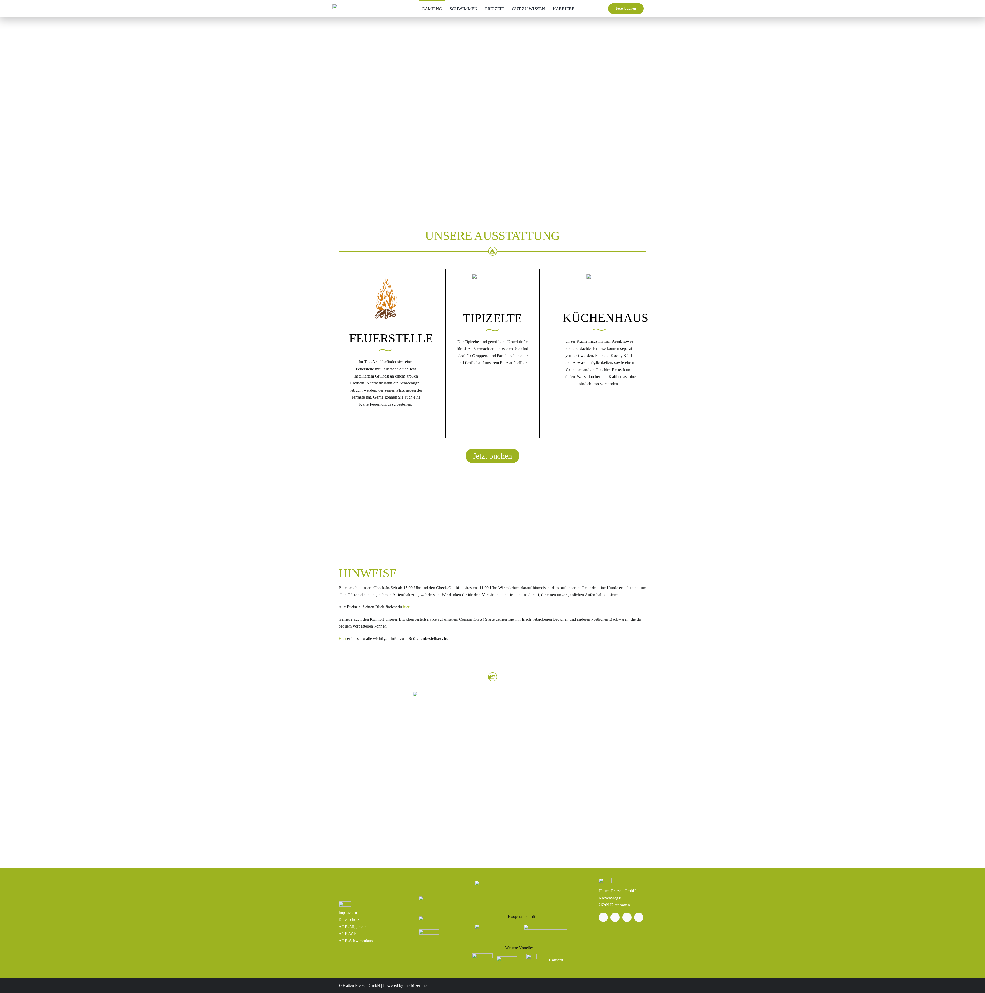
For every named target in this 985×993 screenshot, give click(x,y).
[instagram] (615, 917)
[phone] (638, 917)
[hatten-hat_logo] (496, 926)
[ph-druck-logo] (545, 926)
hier (406, 607)
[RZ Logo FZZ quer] (359, 6)
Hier (342, 638)
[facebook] (603, 917)
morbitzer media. (419, 985)
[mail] (627, 917)
